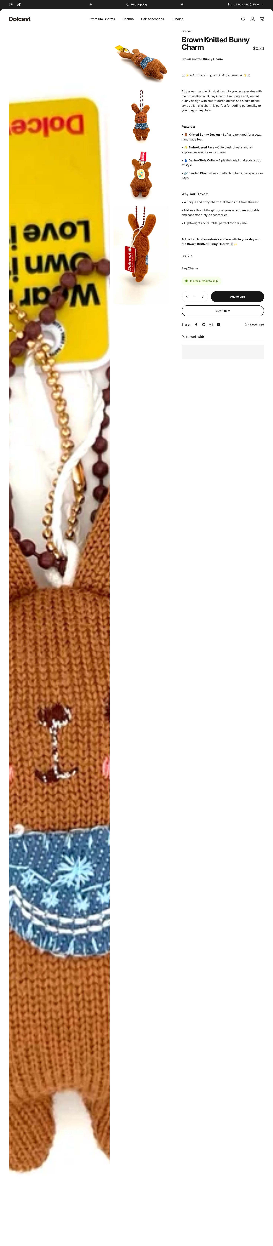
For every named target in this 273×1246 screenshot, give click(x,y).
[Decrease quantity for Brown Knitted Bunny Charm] (186, 296)
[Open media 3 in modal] (141, 115)
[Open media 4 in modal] (141, 174)
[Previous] (91, 4)
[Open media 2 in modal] (141, 56)
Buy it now (223, 310)
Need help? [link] (257, 324)
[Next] (182, 4)
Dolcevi (187, 31)
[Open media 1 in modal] (59, 635)
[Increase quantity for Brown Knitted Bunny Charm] (203, 296)
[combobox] (246, 4)
